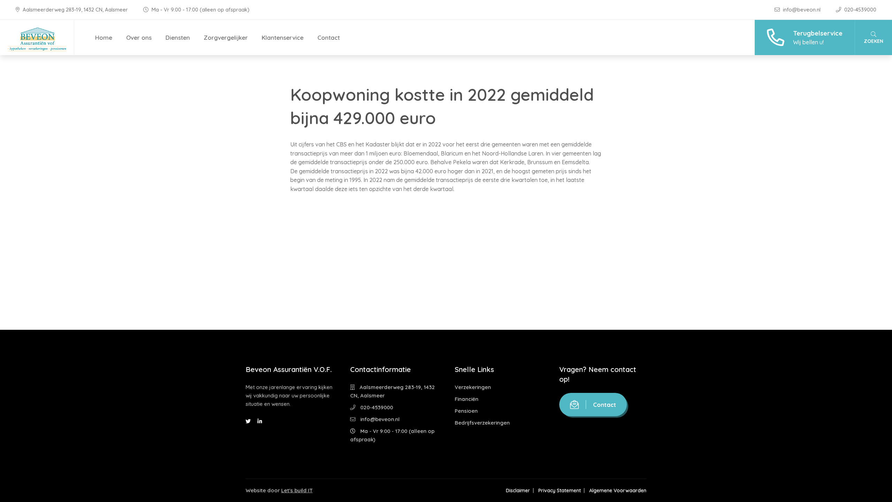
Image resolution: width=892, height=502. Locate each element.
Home (103, 37)
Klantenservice (282, 37)
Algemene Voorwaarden (617, 490)
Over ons (139, 37)
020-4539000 (859, 9)
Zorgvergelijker (226, 37)
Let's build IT (297, 490)
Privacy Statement (559, 490)
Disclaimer (518, 490)
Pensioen (466, 411)
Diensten (178, 37)
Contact (328, 37)
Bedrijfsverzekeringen (482, 422)
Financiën (466, 399)
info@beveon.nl (802, 9)
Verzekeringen (473, 387)
